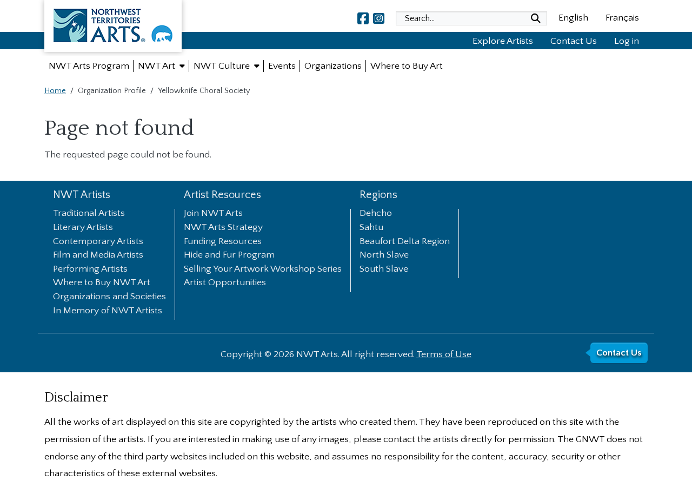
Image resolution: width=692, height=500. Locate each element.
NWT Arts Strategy (223, 228)
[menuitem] (89, 66)
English (573, 17)
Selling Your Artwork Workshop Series (263, 269)
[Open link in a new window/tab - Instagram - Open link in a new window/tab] (378, 18)
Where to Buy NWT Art (101, 283)
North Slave (384, 255)
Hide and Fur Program (229, 255)
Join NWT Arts (213, 214)
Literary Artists (83, 228)
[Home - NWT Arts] (113, 28)
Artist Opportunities (225, 283)
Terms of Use (443, 354)
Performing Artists (90, 269)
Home (55, 91)
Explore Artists (503, 41)
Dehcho (376, 214)
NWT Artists (81, 195)
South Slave (384, 269)
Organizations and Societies (109, 297)
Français (622, 17)
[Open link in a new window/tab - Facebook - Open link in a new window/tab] (363, 18)
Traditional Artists (89, 214)
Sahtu (371, 228)
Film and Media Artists (98, 255)
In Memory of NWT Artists (107, 311)
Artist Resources (222, 195)
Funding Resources (223, 242)
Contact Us (573, 41)
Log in (626, 41)
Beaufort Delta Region (405, 242)
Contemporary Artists (98, 242)
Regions (378, 195)
